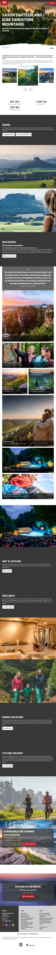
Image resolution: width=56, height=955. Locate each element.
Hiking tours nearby (25, 916)
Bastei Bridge (23, 913)
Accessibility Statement (33, 933)
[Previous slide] (25, 89)
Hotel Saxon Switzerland (45, 913)
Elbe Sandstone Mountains (26, 924)
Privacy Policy (24, 933)
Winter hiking (24, 921)
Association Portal (43, 927)
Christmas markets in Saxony (27, 922)
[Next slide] (30, 89)
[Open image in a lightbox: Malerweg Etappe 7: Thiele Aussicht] (28, 76)
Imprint (18, 933)
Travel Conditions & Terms (45, 921)
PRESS (41, 928)
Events (41, 924)
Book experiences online (26, 919)
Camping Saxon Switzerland (45, 919)
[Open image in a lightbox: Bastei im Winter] (46, 75)
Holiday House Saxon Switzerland (47, 918)
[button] (53, 949)
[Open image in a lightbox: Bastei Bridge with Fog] (9, 75)
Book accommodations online (27, 918)
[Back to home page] (4, 3)
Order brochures (24, 925)
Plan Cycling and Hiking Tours (46, 922)
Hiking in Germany (25, 915)
